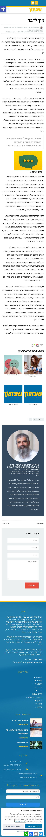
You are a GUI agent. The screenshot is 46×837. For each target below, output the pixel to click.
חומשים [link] (39, 677)
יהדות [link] (40, 704)
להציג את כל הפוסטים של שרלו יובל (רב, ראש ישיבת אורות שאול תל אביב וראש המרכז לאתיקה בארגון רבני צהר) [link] (24, 472)
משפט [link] (39, 680)
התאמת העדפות (23, 832)
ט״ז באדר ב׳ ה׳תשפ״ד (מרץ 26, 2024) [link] (31, 32)
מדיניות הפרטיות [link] (20, 821)
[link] (3, 9)
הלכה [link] (40, 690)
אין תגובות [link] (9, 32)
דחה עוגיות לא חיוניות (13, 826)
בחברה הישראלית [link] (35, 697)
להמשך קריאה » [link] (23, 724)
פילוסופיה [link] (38, 684)
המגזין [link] (39, 700)
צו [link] (30, 419)
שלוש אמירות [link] (22, 742)
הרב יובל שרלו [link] (38, 419)
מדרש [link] (40, 687)
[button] (7, 10)
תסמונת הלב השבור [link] (20, 720)
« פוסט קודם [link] (40, 523)
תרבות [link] (39, 707)
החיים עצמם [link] (37, 694)
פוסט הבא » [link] (5, 523)
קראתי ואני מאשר (33, 826)
